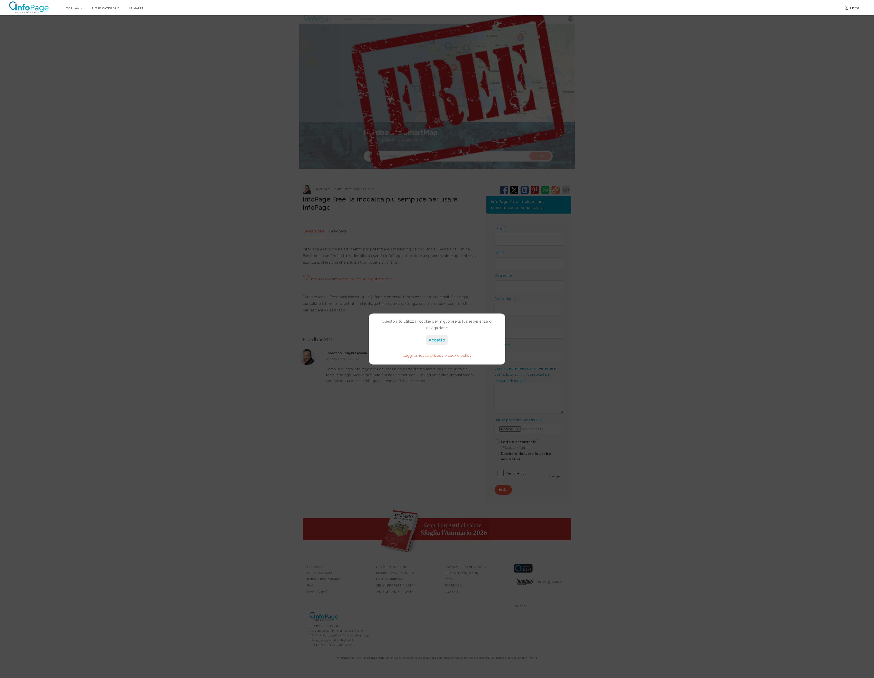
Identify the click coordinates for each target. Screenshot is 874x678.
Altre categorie (105, 8)
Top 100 (72, 8)
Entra (854, 8)
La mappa (136, 8)
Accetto (437, 340)
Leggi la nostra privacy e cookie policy (437, 355)
